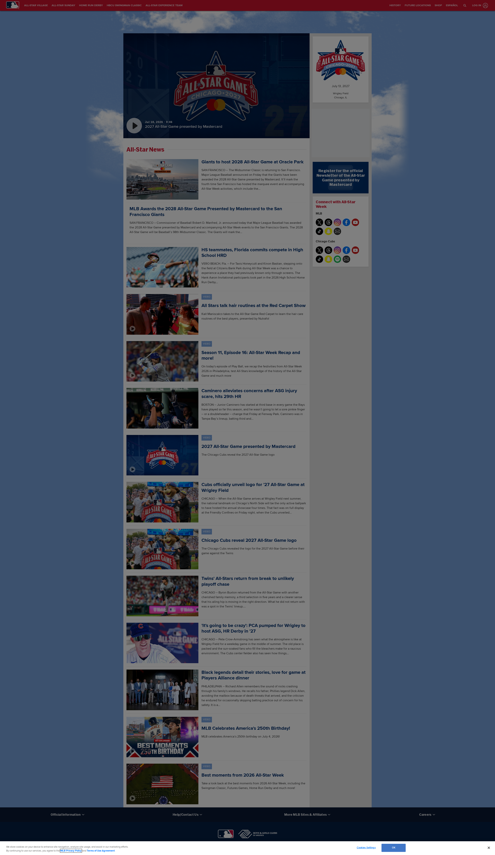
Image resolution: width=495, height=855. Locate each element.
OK (393, 847)
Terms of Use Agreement (101, 850)
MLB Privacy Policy (71, 850)
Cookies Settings (366, 847)
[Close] (489, 847)
